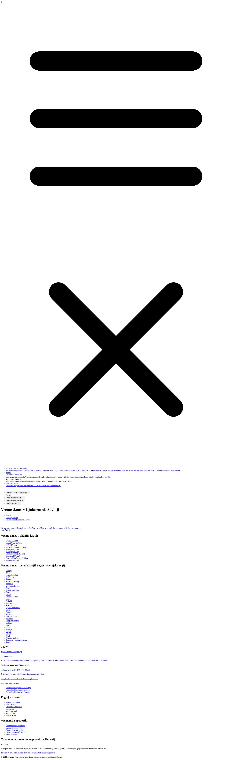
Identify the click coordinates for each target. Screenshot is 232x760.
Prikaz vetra (81, 470)
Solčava (9, 605)
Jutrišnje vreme (34, 528)
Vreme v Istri (23, 486)
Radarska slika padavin (14, 470)
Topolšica (9, 584)
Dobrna (9, 623)
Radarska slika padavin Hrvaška (18, 692)
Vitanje (8, 595)
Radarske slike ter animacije (16, 468)
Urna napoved (45, 528)
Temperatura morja (53, 486)
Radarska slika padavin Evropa (17, 690)
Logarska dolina (12, 575)
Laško (8, 599)
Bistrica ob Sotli (12, 616)
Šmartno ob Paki (12, 638)
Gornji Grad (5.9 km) (14, 543)
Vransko (9, 603)
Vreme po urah (46, 481)
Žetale (8, 636)
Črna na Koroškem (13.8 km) (17, 558)
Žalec (8, 592)
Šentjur (8, 579)
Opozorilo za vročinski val (16, 732)
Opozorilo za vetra (85, 477)
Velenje (8, 571)
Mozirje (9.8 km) (12, 552)
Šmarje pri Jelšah (12, 590)
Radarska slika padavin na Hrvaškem (62, 470)
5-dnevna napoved (58, 528)
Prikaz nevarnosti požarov (122, 470)
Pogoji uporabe (40, 757)
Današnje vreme (23, 528)
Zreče (8, 573)
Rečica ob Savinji (12, 582)
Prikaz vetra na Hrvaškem (142, 470)
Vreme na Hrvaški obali (37, 486)
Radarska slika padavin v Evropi (35, 470)
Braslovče (9, 619)
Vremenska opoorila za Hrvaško (37, 477)
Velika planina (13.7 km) (15, 554)
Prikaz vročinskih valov (103, 470)
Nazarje (9, 629)
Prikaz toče (90, 470)
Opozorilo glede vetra (14, 728)
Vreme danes (27, 481)
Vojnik (8, 632)
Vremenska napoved (13, 479)
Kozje (8, 625)
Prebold (9, 601)
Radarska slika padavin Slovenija (18, 688)
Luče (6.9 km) (11, 545)
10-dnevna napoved (72, 528)
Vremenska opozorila (14, 475)
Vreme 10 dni (66, 481)
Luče (8, 627)
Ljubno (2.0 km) (12, 541)
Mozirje (9, 614)
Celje (8, 610)
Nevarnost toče (72, 477)
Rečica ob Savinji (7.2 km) (16, 547)
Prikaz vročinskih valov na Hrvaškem (166, 470)
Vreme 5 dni (56, 481)
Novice (8, 473)
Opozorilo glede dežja (58, 477)
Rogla (8, 588)
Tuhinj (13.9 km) (12, 560)
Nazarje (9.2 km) (12, 549)
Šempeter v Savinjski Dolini (16, 640)
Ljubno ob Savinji (13, 608)
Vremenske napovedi (14, 481)
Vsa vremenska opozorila (15, 477)
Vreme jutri (36, 481)
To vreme (4, 753)
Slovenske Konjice (13, 586)
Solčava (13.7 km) (13, 556)
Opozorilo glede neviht (101, 477)
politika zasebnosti (55, 757)
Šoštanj (8, 634)
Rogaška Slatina (12, 597)
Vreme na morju (12, 483)
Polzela (8, 612)
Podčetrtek (10, 577)
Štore (8, 643)
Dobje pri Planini (12, 621)
